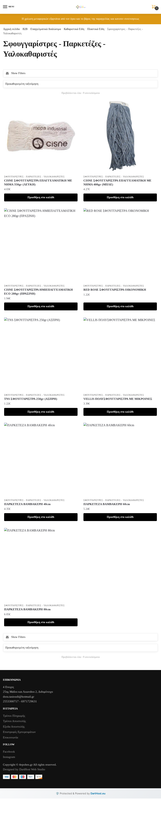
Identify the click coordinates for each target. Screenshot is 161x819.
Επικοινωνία (10, 737)
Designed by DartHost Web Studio (24, 769)
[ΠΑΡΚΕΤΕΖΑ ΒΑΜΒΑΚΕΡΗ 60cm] (120, 459)
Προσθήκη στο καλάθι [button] (40, 197)
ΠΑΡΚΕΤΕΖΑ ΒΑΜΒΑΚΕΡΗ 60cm (106, 504)
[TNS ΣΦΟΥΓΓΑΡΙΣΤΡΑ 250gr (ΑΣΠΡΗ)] (41, 354)
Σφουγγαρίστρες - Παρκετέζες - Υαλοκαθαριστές (34, 176)
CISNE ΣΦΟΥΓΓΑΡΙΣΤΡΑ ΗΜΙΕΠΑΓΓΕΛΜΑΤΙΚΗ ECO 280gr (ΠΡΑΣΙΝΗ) (38, 291)
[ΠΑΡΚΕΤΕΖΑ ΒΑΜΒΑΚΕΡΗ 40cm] (41, 459)
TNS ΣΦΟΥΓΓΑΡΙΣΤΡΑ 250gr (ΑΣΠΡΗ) (30, 398)
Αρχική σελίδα (11, 29)
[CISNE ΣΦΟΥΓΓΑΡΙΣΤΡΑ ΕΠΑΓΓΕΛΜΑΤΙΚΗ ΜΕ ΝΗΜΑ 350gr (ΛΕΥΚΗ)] (41, 136)
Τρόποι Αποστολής (14, 721)
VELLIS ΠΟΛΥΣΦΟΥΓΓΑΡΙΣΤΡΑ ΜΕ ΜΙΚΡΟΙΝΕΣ (117, 398)
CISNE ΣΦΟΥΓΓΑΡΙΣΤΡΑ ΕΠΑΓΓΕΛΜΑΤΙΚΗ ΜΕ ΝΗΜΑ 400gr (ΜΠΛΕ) (117, 182)
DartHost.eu (98, 793)
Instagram (9, 757)
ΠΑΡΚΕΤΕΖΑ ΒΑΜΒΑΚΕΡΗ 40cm (27, 504)
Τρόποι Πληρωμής (14, 715)
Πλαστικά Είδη (95, 29)
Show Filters (18, 73)
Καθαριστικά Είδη (74, 29)
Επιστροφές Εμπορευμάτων (19, 731)
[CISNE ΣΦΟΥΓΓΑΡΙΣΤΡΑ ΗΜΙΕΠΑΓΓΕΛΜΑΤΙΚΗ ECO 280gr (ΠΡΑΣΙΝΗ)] (41, 245)
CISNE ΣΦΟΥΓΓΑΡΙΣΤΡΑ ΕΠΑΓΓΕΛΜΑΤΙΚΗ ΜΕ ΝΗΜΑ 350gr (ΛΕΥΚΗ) (38, 182)
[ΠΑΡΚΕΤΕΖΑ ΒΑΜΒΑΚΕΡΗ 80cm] (41, 565)
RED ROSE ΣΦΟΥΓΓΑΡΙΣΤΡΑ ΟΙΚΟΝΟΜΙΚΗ (114, 289)
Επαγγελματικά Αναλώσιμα (45, 29)
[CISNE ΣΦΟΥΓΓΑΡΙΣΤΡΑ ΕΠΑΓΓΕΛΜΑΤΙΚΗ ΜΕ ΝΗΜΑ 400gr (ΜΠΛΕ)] (120, 136)
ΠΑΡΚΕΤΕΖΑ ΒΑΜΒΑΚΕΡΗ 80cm (27, 609)
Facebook (9, 751)
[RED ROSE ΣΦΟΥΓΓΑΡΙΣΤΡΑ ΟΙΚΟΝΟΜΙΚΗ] (120, 245)
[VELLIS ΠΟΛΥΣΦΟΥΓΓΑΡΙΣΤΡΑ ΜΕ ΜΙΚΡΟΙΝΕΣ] (120, 354)
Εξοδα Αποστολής (14, 726)
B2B (25, 29)
